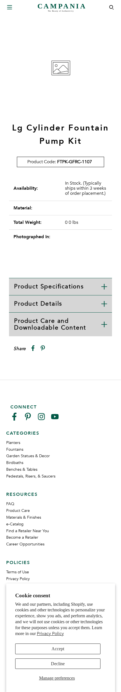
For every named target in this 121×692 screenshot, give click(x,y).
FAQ (10, 504)
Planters (13, 442)
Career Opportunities (25, 544)
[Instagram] (41, 419)
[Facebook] (14, 419)
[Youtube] (55, 419)
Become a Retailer (22, 537)
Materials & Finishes (23, 517)
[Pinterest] (28, 419)
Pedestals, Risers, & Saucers (30, 476)
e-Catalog (15, 524)
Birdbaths (14, 462)
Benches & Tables (21, 469)
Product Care (18, 510)
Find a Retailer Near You (27, 531)
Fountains (14, 449)
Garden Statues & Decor (28, 456)
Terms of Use (17, 572)
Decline (58, 663)
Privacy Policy (50, 634)
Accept (57, 648)
